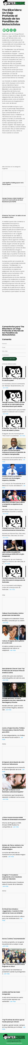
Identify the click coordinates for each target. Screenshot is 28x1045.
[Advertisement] (14, 149)
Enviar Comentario (9, 358)
